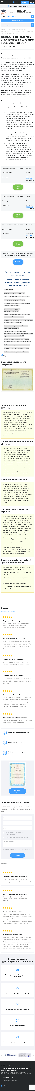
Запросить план (18, 262)
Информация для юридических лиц (19, 753)
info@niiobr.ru (7, 1086)
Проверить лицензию (17, 791)
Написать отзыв (12, 611)
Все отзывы (4, 611)
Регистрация (25, 2)
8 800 (8, 17)
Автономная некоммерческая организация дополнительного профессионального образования (16, 1071)
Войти (32, 2)
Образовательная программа (13, 356)
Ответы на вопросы (15, 743)
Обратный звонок (17, 20)
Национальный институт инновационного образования (20, 12)
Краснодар (17, 2)
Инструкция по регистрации (18, 732)
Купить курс (18, 187)
